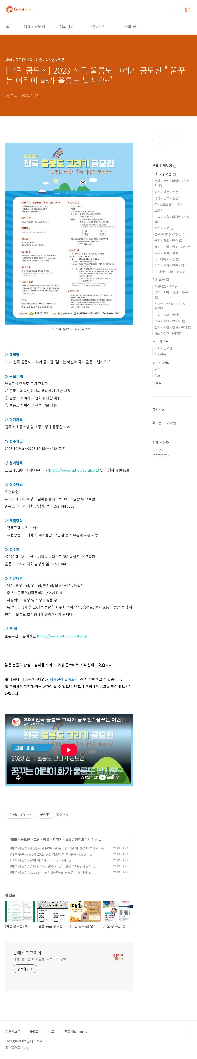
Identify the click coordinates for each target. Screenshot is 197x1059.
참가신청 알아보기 (64, 679)
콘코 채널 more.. (75, 1032)
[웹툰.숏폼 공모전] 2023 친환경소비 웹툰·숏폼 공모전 (48, 854)
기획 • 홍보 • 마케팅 (167, 314)
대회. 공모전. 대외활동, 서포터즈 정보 (39, 959)
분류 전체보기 (162, 165)
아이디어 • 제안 (165, 259)
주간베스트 (97, 26)
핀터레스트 (13, 1032)
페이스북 (156, 138)
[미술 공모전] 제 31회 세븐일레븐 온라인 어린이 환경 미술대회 (54, 848)
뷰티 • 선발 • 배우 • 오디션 (172, 246)
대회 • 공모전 (34, 26)
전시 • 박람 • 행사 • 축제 (171, 327)
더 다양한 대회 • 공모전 (169, 271)
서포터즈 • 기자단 (166, 286)
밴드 (51, 1032)
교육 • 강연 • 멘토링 (168, 321)
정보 (157, 375)
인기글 (171, 422)
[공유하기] (23, 814)
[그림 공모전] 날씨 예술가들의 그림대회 (38, 860)
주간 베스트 (160, 341)
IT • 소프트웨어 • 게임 (168, 204)
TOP (187, 1033)
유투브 (159, 147)
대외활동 (67, 26)
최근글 (157, 422)
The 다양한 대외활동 (168, 333)
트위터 (178, 138)
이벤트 (157, 383)
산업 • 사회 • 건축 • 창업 (170, 265)
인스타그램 (167, 138)
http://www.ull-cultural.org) (74, 470)
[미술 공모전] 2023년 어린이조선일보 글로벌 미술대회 (48, 872)
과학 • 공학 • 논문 (166, 198)
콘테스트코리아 (27, 952)
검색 (176, 9)
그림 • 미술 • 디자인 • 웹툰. (53, 839)
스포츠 (158, 210)
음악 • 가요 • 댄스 (166, 240)
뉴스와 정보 (130, 26)
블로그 (34, 1032)
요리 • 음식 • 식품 (166, 253)
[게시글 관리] (29, 814)
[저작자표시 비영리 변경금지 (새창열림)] (61, 815)
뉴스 (157, 369)
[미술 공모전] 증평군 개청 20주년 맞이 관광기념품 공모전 (51, 866)
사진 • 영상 (162, 228)
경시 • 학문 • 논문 (166, 191)
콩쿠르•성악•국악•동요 (169, 234)
